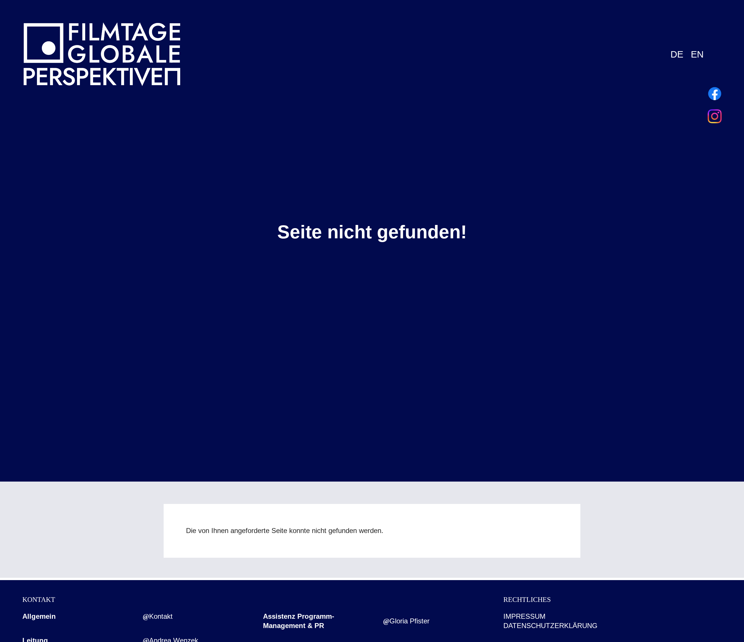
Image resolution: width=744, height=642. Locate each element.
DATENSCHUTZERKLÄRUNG (550, 626)
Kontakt (161, 616)
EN (697, 54)
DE (676, 54)
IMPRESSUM (524, 616)
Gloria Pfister (409, 621)
